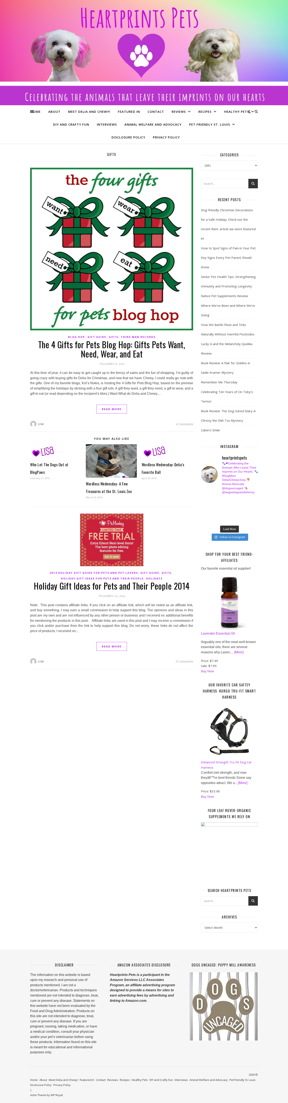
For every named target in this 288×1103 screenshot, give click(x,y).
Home (36, 111)
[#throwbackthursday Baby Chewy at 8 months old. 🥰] (232, 515)
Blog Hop (76, 337)
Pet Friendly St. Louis (209, 124)
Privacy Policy (166, 137)
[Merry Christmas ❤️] (247, 500)
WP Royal (57, 1095)
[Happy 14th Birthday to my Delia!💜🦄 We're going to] (217, 515)
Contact (156, 111)
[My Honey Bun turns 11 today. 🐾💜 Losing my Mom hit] (232, 505)
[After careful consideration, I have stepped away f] (217, 500)
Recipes (204, 111)
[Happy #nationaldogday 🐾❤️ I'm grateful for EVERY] (203, 505)
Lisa (41, 424)
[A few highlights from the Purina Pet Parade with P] (203, 520)
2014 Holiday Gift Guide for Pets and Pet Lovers (94, 573)
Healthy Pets (236, 111)
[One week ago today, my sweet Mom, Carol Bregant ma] (247, 505)
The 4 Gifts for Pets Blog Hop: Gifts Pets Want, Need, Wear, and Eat (111, 349)
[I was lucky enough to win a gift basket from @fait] (203, 510)
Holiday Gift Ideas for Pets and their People (102, 578)
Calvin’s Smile (210, 430)
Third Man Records (138, 337)
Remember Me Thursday (219, 382)
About (54, 111)
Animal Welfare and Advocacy (153, 124)
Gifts (113, 337)
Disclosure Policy (128, 137)
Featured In (129, 111)
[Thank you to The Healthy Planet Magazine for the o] (232, 510)
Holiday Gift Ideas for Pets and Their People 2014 (112, 585)
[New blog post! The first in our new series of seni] (217, 510)
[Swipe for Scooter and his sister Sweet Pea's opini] (247, 520)
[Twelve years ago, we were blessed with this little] (217, 520)
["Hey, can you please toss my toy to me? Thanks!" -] (203, 515)
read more (111, 409)
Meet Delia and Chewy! (89, 111)
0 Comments (184, 661)
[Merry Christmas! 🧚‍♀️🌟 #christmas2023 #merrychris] (232, 520)
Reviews (179, 111)
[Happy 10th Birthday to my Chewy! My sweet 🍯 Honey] (247, 510)
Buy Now (207, 671)
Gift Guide (96, 337)
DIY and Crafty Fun (71, 124)
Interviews (107, 124)
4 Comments (184, 424)
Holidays (154, 578)
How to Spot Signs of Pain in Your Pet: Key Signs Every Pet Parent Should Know (228, 257)
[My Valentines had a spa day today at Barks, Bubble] (247, 515)
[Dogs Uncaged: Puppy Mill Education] (224, 1006)
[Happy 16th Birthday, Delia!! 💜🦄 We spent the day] (232, 500)
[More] (239, 652)
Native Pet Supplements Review (224, 296)
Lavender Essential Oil (218, 633)
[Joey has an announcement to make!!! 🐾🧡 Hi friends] (203, 500)
